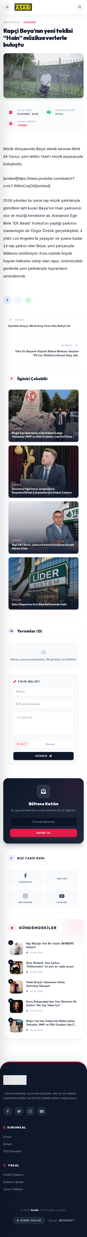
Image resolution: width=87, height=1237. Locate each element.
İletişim (7, 1144)
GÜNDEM (29, 22)
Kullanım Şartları (13, 1182)
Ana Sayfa (11, 22)
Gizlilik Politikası (13, 1174)
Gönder (41, 756)
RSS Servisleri (12, 1151)
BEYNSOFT (66, 1220)
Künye (7, 1136)
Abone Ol (43, 832)
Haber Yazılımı (30, 1220)
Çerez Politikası (13, 1189)
